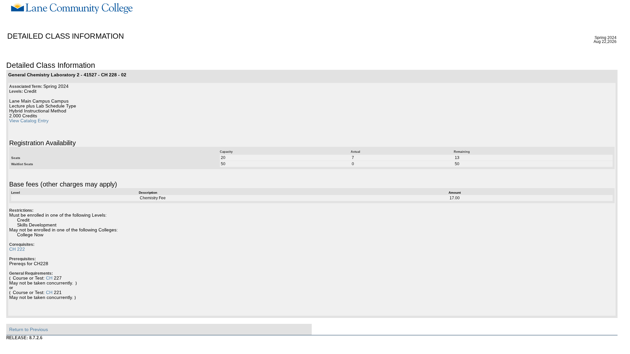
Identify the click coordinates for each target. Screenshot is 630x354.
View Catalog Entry (29, 120)
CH (49, 278)
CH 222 (17, 249)
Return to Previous (28, 329)
